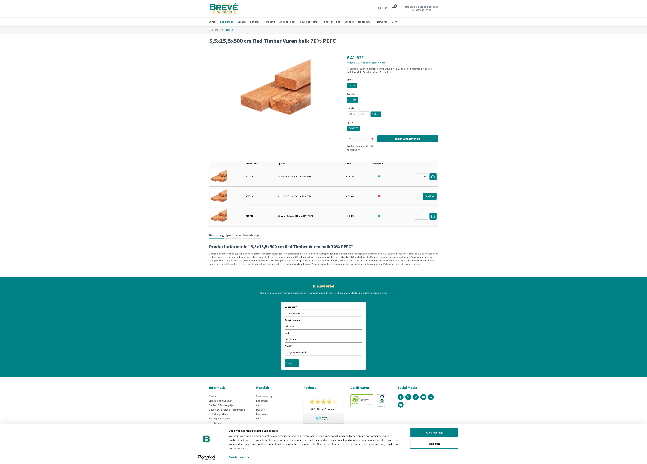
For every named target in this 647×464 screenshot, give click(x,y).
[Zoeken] (379, 8)
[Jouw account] (386, 8)
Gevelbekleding (264, 396)
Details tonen (236, 457)
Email (288, 346)
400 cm (364, 115)
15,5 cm (352, 99)
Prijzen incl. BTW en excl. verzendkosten (366, 62)
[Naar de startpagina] (223, 9)
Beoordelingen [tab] (252, 235)
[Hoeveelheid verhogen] (372, 138)
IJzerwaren (262, 414)
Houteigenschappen (219, 418)
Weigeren (434, 443)
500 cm (375, 114)
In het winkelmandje (407, 138)
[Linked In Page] (401, 405)
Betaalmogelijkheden (220, 414)
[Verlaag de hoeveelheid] (350, 138)
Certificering (215, 423)
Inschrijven (291, 362)
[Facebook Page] (401, 397)
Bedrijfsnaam (292, 320)
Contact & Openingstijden (222, 405)
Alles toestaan (434, 432)
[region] (274, 90)
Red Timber (262, 400)
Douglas (260, 409)
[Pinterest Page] (431, 397)
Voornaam (291, 306)
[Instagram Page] (416, 397)
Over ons (213, 396)
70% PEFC (353, 128)
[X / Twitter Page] (408, 397)
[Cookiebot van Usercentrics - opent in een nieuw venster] (206, 457)
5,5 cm (351, 85)
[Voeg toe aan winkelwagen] (433, 176)
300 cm (351, 114)
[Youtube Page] (423, 397)
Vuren (259, 405)
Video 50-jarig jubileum (220, 400)
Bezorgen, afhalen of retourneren (227, 409)
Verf (258, 418)
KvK (287, 333)
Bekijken (429, 196)
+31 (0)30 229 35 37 (421, 10)
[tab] (216, 235)
